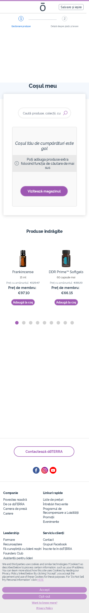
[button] (17, 322)
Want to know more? (44, 602)
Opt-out (44, 596)
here (40, 579)
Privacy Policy (44, 608)
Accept (45, 590)
